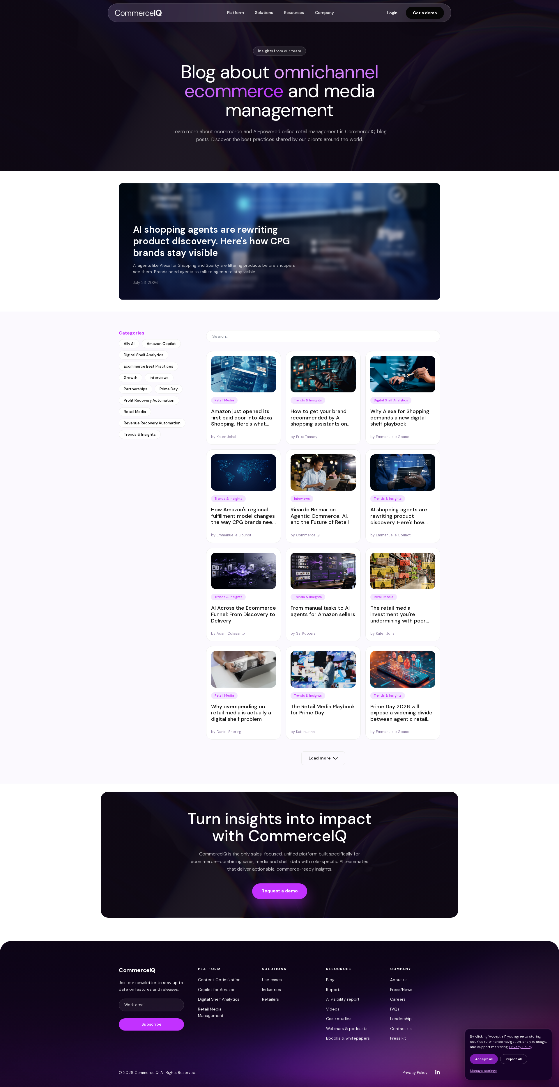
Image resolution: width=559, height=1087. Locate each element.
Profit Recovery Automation (149, 400)
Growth (130, 377)
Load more (320, 758)
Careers (398, 999)
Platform (235, 12)
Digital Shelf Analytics (143, 355)
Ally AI (129, 343)
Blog (330, 979)
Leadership (401, 1018)
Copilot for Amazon (217, 989)
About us (399, 979)
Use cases (272, 979)
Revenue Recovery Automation (152, 423)
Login (392, 12)
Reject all (514, 1059)
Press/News (401, 989)
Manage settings (483, 1070)
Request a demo (279, 891)
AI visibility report (343, 999)
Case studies (338, 1018)
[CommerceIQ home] (138, 12)
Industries (271, 989)
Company (324, 12)
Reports (334, 989)
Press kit (398, 1038)
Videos (332, 1009)
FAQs (394, 1009)
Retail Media (135, 411)
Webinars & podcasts (346, 1028)
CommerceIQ (137, 970)
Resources (294, 12)
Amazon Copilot (161, 343)
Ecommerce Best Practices (148, 366)
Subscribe (151, 1024)
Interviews (159, 377)
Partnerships (135, 389)
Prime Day (169, 389)
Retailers (270, 999)
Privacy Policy (415, 1072)
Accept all (484, 1059)
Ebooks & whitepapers (348, 1038)
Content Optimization (219, 979)
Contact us (401, 1028)
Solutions (264, 12)
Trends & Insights (140, 434)
